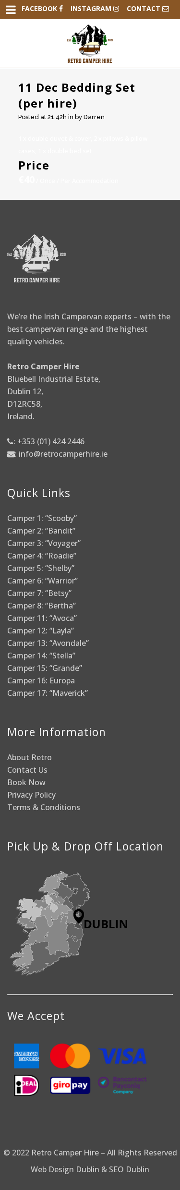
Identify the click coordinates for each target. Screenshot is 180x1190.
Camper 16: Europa (41, 680)
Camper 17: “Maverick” (47, 693)
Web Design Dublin (65, 1169)
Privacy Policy (31, 794)
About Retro (29, 757)
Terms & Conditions (43, 807)
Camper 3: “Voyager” (44, 543)
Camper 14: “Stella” (41, 655)
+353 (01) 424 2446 (50, 441)
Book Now (26, 782)
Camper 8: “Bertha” (42, 605)
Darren (94, 117)
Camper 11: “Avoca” (42, 618)
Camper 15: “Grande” (44, 668)
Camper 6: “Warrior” (42, 580)
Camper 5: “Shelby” (40, 568)
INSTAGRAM (92, 8)
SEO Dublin (129, 1169)
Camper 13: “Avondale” (48, 643)
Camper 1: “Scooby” (42, 518)
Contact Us (27, 770)
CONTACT (144, 8)
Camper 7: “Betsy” (39, 593)
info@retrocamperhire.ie (63, 454)
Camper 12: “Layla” (40, 630)
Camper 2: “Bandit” (41, 530)
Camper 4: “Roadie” (41, 555)
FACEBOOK (40, 8)
